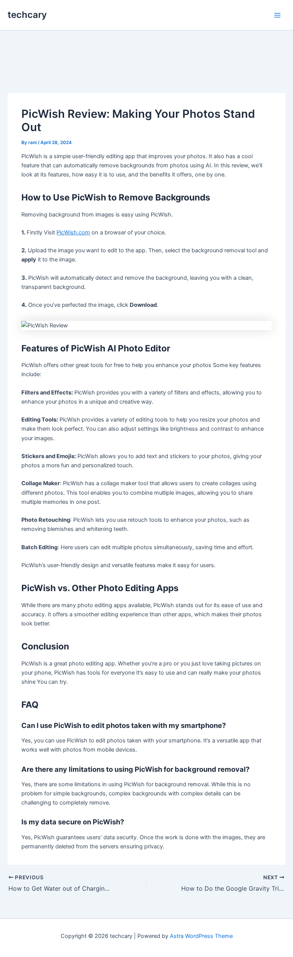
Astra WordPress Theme (201, 936)
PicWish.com (73, 232)
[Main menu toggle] (277, 15)
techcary (27, 14)
